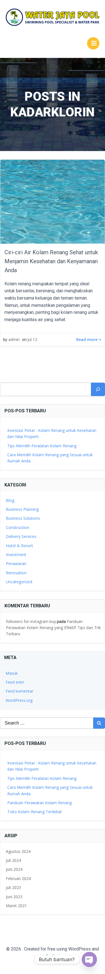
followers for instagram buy (31, 621)
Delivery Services (21, 536)
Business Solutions (23, 518)
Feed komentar (19, 691)
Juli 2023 (13, 887)
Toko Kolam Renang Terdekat (34, 811)
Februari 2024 (18, 878)
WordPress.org (19, 700)
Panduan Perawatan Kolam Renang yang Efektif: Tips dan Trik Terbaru (53, 628)
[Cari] (98, 389)
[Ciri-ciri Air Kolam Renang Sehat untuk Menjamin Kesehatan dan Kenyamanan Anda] (52, 201)
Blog (10, 500)
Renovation (16, 572)
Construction (17, 527)
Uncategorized (19, 581)
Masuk (12, 673)
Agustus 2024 (18, 851)
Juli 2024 (13, 860)
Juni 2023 (14, 896)
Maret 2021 (16, 905)
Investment (16, 554)
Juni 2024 (14, 869)
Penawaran (16, 563)
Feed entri (15, 682)
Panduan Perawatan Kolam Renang (39, 802)
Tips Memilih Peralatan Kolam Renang (41, 445)
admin (14, 339)
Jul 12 (32, 339)
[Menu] (93, 43)
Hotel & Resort (19, 545)
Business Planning (22, 509)
